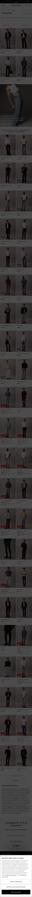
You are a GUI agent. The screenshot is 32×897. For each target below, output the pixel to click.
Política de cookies (10, 875)
